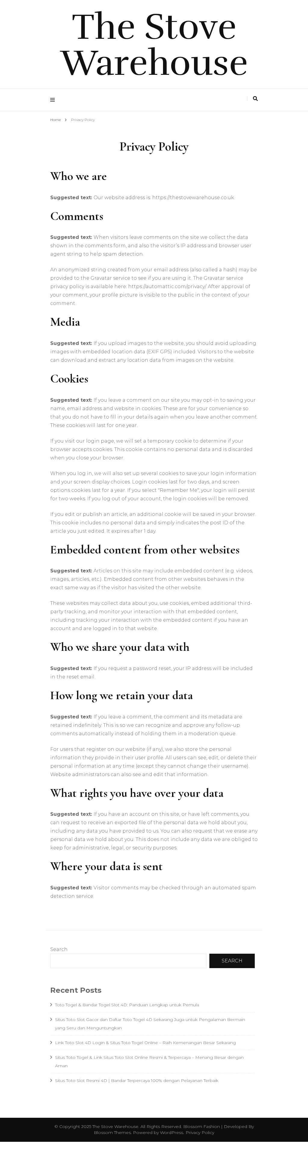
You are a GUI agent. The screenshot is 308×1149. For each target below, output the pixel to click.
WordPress (171, 1132)
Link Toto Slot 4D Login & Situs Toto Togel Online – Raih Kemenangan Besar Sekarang (145, 1042)
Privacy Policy (200, 1132)
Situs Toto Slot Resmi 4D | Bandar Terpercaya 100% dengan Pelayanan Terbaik (136, 1080)
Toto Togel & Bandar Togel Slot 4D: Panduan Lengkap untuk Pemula (127, 1004)
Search (59, 949)
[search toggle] (255, 98)
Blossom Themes (112, 1132)
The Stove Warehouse (154, 45)
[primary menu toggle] (54, 100)
